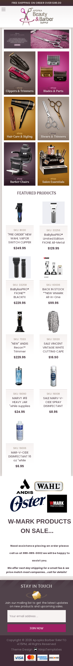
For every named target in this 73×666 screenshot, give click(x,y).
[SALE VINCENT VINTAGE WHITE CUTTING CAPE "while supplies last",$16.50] (53, 322)
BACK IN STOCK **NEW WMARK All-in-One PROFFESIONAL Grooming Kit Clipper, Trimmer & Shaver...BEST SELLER (53, 293)
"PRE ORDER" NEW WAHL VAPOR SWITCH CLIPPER (20, 238)
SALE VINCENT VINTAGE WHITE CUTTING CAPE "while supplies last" (53, 347)
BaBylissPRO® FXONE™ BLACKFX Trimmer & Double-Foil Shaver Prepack (20, 293)
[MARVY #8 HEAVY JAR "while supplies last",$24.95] (20, 376)
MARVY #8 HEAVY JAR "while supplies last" (19, 402)
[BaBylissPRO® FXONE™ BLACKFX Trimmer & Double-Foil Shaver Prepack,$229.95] (20, 267)
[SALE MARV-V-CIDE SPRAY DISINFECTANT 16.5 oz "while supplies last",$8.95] (53, 376)
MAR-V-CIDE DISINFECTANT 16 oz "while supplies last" (19, 456)
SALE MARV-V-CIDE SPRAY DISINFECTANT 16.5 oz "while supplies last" (53, 402)
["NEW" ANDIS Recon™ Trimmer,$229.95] (20, 322)
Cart (69, 10)
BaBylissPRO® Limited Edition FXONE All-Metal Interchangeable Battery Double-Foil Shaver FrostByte (53, 239)
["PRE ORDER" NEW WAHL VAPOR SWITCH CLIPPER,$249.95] (20, 213)
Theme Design (21, 649)
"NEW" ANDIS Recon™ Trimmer (19, 347)
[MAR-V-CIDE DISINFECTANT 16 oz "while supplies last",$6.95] (20, 431)
